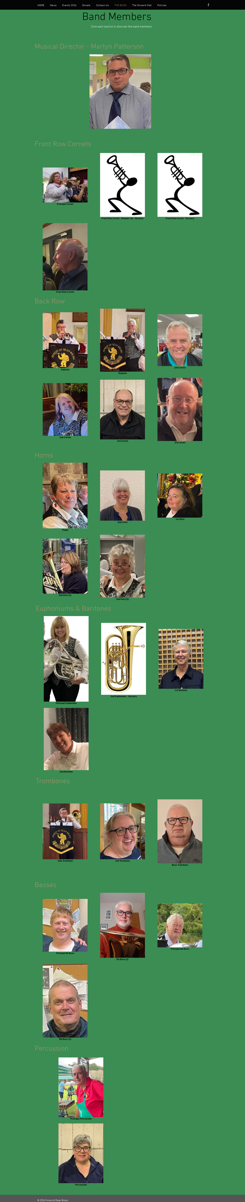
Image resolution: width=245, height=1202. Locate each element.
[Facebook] (208, 5)
